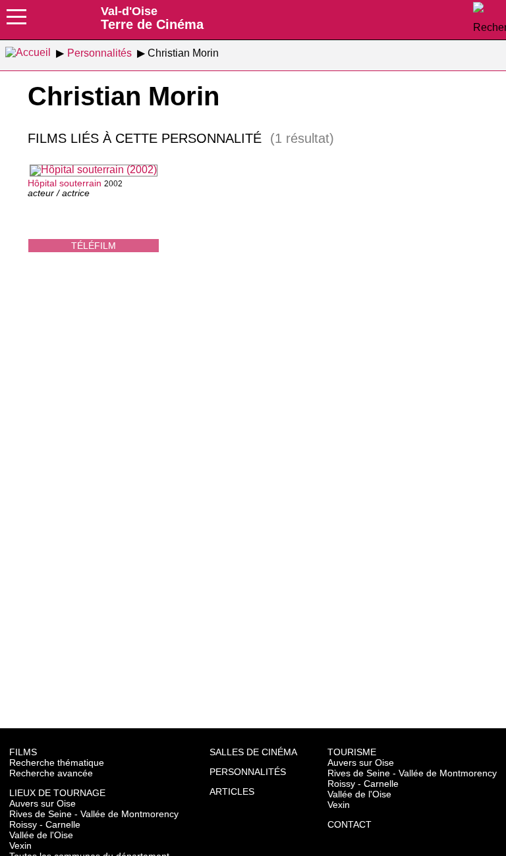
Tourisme (351, 752)
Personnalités (248, 771)
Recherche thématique (56, 762)
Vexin (20, 845)
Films (23, 752)
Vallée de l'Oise (41, 835)
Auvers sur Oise (42, 803)
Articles (232, 791)
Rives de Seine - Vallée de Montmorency (94, 814)
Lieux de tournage (57, 793)
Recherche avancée (51, 773)
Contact (349, 824)
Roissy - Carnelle (44, 824)
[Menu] (16, 21)
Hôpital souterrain (64, 183)
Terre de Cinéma (152, 18)
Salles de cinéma (253, 752)
